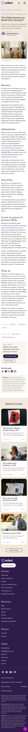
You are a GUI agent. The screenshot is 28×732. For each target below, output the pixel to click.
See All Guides (14, 550)
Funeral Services (6, 591)
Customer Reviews (6, 618)
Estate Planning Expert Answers (8, 337)
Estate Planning (22, 324)
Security (3, 660)
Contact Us (4, 657)
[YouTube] (11, 672)
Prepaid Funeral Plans (7, 594)
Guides (9, 9)
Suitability (24, 686)
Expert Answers (5, 609)
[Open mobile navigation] (24, 3)
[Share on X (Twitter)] (9, 371)
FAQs (2, 605)
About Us (4, 654)
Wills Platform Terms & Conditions (11, 682)
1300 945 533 (5, 648)
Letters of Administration (9, 584)
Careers (3, 663)
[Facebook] (2, 672)
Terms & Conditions (7, 678)
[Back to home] (7, 560)
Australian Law (16, 9)
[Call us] (19, 3)
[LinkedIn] (15, 672)
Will (22, 67)
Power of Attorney (15, 333)
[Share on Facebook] (6, 371)
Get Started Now (8, 565)
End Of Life (4, 327)
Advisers (3, 636)
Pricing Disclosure (6, 691)
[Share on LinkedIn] (11, 371)
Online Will (4, 575)
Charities (4, 633)
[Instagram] (7, 672)
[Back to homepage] (7, 3)
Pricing (3, 615)
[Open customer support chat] (25, 729)
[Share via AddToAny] (2, 371)
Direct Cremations (7, 587)
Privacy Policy (5, 686)
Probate (3, 581)
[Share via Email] (15, 371)
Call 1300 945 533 (10, 356)
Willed (3, 9)
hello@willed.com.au (7, 651)
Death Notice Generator (8, 621)
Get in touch (9, 360)
